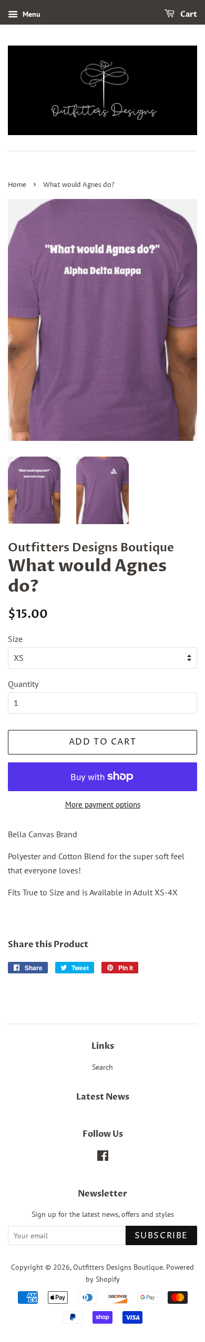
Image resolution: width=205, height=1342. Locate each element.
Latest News (102, 1097)
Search (102, 1067)
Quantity (23, 684)
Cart (188, 14)
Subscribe (161, 1235)
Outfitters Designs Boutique (118, 1267)
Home (17, 185)
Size (15, 639)
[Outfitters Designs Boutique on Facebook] (103, 1157)
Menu (30, 14)
